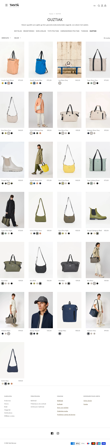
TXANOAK (84, 31)
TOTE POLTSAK (53, 31)
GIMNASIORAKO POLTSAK (69, 31)
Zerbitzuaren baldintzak (37, 407)
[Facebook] (52, 433)
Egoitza (86, 404)
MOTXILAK (18, 31)
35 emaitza (107, 38)
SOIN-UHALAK (41, 31)
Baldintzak (34, 401)
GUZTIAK (58, 14)
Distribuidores (8, 413)
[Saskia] (105, 5)
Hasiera (51, 14)
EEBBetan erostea (9, 416)
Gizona (6, 404)
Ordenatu (5, 38)
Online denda (88, 401)
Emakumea (7, 401)
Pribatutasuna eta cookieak (38, 404)
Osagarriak (7, 410)
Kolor (16, 38)
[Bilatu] (98, 5)
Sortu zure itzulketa (62, 408)
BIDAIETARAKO (28, 31)
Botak (5, 407)
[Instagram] (58, 433)
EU (94, 6)
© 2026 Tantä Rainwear (10, 443)
